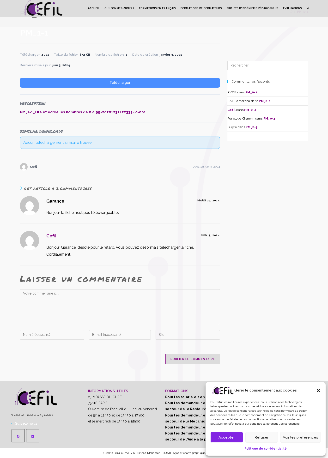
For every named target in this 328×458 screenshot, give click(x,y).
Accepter (227, 437)
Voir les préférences (300, 437)
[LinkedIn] (32, 435)
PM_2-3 (251, 127)
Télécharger (119, 82)
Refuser (261, 437)
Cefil (51, 235)
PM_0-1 (251, 92)
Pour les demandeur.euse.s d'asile (196, 427)
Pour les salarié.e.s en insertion (193, 397)
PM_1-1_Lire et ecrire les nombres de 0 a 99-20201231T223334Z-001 (83, 112)
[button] (318, 390)
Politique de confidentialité (265, 448)
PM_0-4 (250, 110)
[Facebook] (18, 435)
